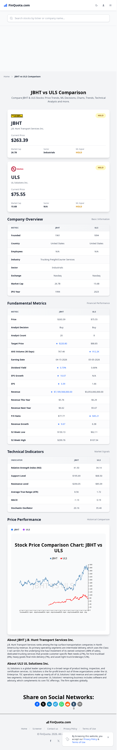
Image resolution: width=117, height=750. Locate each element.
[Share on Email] (79, 704)
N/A (46, 206)
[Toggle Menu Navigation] (110, 5)
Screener (37, 728)
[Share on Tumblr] (73, 704)
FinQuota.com (60, 722)
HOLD (79, 152)
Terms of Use (78, 742)
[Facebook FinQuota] (51, 741)
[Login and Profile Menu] (103, 5)
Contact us (52, 728)
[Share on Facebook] (37, 704)
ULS (15, 177)
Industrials (49, 152)
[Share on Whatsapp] (61, 704)
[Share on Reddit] (67, 704)
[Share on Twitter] (43, 704)
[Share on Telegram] (55, 704)
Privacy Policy (90, 739)
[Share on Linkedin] (49, 704)
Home (7, 76)
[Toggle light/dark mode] (96, 5)
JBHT (16, 123)
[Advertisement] (58, 48)
